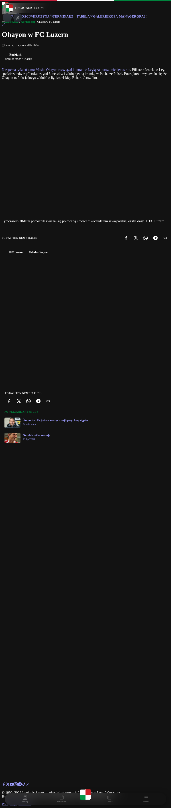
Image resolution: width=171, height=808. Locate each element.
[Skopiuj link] (165, 238)
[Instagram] (16, 785)
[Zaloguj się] (4, 25)
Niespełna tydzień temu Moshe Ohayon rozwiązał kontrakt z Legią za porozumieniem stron (66, 70)
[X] (136, 238)
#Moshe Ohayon (38, 252)
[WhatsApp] (146, 238)
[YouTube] (12, 785)
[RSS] (28, 785)
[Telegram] (155, 238)
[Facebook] (126, 238)
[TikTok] (24, 785)
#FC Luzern (16, 252)
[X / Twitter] (8, 785)
